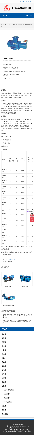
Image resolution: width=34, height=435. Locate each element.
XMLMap (29, 1)
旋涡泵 (21, 24)
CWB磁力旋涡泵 (7, 402)
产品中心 (15, 24)
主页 (9, 24)
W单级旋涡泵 (25, 286)
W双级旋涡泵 (11, 259)
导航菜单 (4, 15)
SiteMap (23, 1)
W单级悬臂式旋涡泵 (8, 305)
